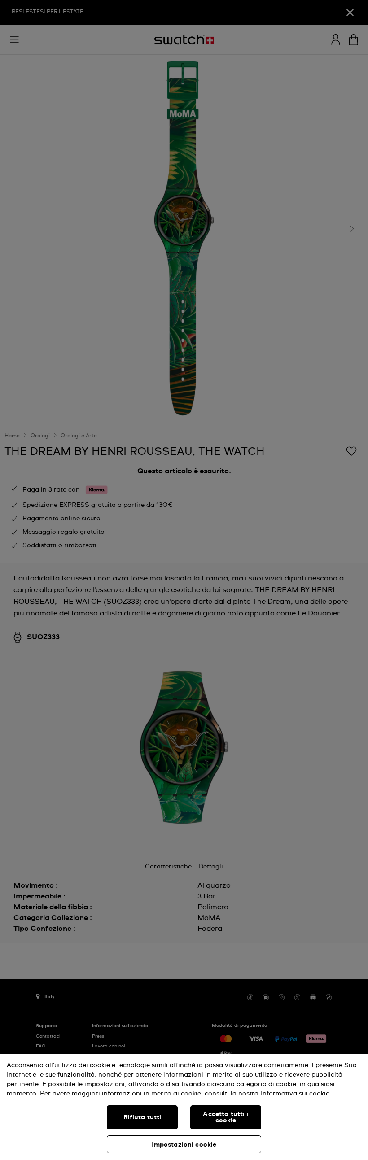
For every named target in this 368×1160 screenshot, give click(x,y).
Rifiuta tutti (142, 1117)
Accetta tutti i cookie (225, 1117)
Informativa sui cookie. (296, 1093)
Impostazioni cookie (184, 1145)
